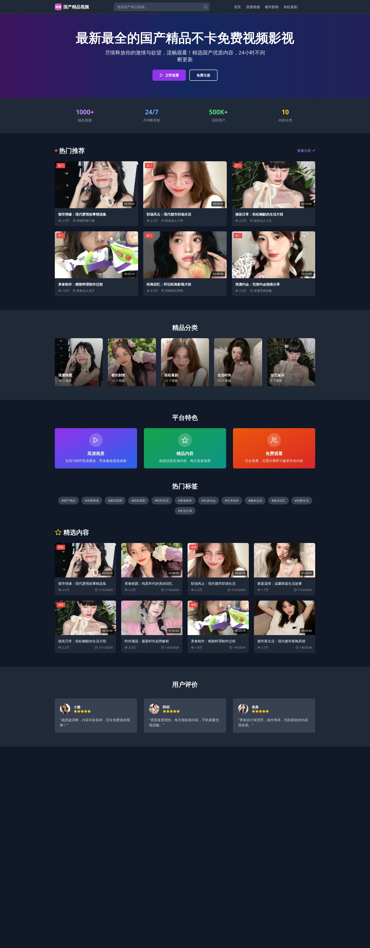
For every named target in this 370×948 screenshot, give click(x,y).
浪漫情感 (253, 6)
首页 (237, 6)
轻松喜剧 (290, 6)
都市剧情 (272, 6)
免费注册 (203, 75)
